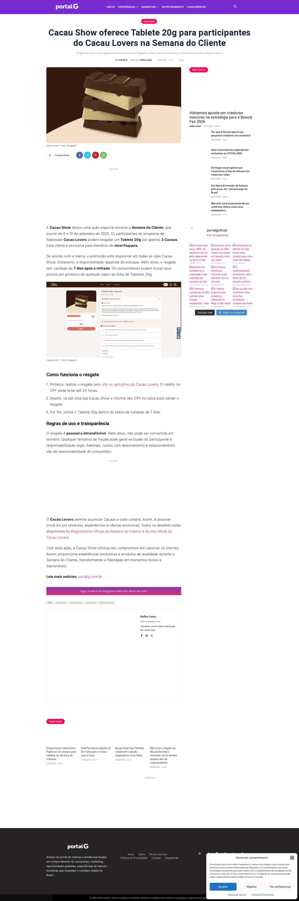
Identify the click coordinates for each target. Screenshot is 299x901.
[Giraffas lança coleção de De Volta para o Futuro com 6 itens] (96, 736)
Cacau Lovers (76, 602)
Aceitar (223, 886)
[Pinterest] (95, 155)
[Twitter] (87, 155)
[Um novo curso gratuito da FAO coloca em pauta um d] (221, 253)
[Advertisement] (113, 195)
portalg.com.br (90, 576)
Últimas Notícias (106, 602)
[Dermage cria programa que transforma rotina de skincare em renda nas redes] (199, 172)
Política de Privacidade (263, 894)
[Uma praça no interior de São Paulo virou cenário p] (243, 253)
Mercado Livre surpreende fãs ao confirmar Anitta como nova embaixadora (230, 207)
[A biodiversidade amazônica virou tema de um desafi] (243, 275)
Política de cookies (237, 894)
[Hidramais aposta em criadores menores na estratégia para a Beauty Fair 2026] (221, 93)
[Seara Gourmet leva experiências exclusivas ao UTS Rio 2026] (199, 155)
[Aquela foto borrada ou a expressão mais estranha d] (199, 275)
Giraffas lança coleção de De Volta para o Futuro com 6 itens (96, 752)
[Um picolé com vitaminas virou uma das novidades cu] (243, 297)
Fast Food (149, 21)
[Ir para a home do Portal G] (78, 846)
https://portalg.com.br (150, 621)
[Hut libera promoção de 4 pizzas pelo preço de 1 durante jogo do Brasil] (199, 190)
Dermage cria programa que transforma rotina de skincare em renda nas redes (230, 171)
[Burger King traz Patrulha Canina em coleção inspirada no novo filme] (131, 736)
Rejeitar (252, 886)
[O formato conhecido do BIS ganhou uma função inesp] (199, 297)
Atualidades (61, 602)
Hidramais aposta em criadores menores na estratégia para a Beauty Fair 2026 (220, 117)
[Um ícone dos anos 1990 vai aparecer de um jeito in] (199, 253)
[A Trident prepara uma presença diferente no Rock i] (221, 297)
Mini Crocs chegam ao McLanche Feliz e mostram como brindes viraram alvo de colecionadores (163, 755)
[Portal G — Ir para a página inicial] (72, 7)
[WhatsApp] (103, 155)
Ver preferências (280, 886)
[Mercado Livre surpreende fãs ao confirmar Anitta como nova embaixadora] (199, 208)
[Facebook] (79, 155)
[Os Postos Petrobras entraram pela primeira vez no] (221, 275)
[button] (292, 857)
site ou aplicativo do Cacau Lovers (130, 384)
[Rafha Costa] (93, 656)
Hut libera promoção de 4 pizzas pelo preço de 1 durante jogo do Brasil (229, 189)
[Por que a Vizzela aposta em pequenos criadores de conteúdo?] (199, 137)
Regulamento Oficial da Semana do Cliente (106, 531)
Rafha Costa (146, 60)
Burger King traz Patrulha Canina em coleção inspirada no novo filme (129, 752)
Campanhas (90, 602)
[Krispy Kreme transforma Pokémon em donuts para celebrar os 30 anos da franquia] (62, 736)
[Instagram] (146, 635)
